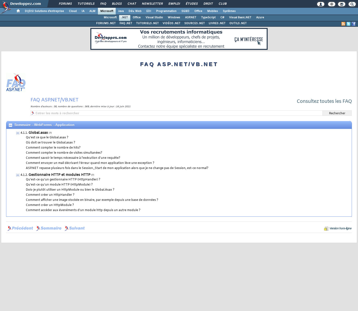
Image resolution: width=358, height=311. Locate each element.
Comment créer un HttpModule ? (50, 205)
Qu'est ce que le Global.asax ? (47, 138)
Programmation (166, 11)
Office (198, 11)
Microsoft (106, 11)
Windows (174, 17)
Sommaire (22, 125)
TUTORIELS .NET (147, 23)
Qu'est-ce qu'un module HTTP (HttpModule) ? (59, 185)
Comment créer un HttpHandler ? (50, 195)
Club (222, 4)
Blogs (116, 4)
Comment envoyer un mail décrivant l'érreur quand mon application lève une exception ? (90, 163)
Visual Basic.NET (240, 17)
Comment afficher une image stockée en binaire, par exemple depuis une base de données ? (92, 200)
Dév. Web (135, 11)
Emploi (174, 4)
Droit (208, 4)
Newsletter (152, 4)
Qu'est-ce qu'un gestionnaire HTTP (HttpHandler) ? (63, 180)
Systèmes (229, 11)
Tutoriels (86, 4)
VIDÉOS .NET (171, 23)
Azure (260, 17)
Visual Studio (154, 17)
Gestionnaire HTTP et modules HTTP (59, 175)
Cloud (73, 11)
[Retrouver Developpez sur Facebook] (354, 24)
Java (121, 11)
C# (222, 17)
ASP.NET (190, 17)
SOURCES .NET (194, 23)
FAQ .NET (126, 23)
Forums (65, 4)
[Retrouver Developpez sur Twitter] (348, 24)
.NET (125, 17)
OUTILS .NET (238, 23)
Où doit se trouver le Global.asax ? (50, 143)
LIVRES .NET (217, 23)
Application (65, 125)
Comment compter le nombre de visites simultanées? (64, 153)
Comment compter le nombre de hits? (53, 148)
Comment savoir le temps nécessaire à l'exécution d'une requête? (73, 158)
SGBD (185, 11)
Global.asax (38, 133)
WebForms (43, 125)
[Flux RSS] (343, 24)
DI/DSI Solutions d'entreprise (44, 11)
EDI (148, 11)
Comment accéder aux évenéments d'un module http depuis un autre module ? (83, 210)
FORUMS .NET (106, 23)
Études (191, 4)
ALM (92, 11)
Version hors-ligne (340, 229)
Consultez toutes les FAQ (324, 101)
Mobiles (212, 11)
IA (83, 11)
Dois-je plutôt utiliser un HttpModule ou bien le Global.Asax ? (70, 190)
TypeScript (208, 17)
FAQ (103, 4)
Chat (131, 4)
